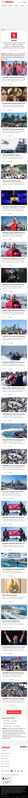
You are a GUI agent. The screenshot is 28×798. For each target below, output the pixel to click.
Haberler (3, 29)
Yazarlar (16, 5)
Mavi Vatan (14, 721)
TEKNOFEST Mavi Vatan (9, 723)
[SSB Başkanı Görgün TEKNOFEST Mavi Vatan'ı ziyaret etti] (14, 223)
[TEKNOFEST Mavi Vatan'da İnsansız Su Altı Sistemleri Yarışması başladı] (14, 663)
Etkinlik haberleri (11, 29)
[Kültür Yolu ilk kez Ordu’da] (14, 586)
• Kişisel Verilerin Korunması (21, 796)
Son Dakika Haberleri (6, 753)
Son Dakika (4, 5)
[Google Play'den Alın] (6, 782)
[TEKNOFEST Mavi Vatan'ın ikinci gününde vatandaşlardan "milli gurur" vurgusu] (14, 327)
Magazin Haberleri (5, 766)
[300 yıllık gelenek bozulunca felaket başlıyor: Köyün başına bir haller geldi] (14, 94)
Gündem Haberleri (5, 756)
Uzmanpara (11, 291)
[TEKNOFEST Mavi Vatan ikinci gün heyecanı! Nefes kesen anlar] (14, 404)
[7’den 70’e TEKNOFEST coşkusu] (14, 146)
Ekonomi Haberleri (5, 761)
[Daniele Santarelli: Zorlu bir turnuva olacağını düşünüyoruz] (14, 637)
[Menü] (2, 2)
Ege (9, 187)
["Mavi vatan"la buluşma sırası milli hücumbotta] (14, 482)
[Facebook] (15, 771)
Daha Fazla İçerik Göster (14, 712)
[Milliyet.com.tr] (5, 747)
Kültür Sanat (11, 601)
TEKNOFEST (6, 721)
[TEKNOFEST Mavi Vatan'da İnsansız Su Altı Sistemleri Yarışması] (14, 275)
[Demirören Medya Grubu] (23, 747)
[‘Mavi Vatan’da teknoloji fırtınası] (14, 612)
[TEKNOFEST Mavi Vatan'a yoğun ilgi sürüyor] (14, 430)
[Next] (12, 771)
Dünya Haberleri (5, 764)
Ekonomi (22, 5)
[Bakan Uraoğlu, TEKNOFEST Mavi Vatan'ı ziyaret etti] (14, 379)
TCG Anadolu (17, 726)
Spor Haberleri (4, 758)
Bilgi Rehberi (11, 575)
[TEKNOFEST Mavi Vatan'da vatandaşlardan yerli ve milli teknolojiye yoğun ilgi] (14, 689)
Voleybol (10, 653)
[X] (18, 771)
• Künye (13, 796)
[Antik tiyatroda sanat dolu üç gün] (14, 171)
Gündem (10, 5)
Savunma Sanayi (7, 726)
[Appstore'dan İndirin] (6, 778)
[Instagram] (21, 771)
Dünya (10, 550)
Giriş (25, 2)
